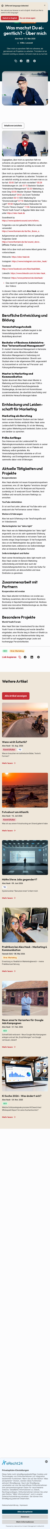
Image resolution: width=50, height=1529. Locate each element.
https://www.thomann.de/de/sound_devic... (21, 242)
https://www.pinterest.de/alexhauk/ (27, 278)
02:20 (29, 189)
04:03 (19, 195)
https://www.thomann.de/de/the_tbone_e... (21, 231)
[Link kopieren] (15, 61)
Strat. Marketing (17, 651)
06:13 (16, 198)
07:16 (20, 201)
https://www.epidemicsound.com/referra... (21, 220)
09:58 (10, 204)
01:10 (25, 185)
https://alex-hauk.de (16, 213)
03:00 (14, 192)
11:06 (26, 207)
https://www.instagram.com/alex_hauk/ (29, 261)
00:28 (39, 182)
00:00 (11, 182)
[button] (25, 143)
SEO (5, 651)
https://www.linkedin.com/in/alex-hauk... (28, 273)
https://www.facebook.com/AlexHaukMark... (21, 269)
